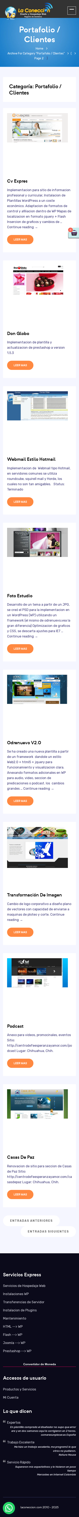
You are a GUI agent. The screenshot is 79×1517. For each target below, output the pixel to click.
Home (39, 48)
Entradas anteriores (31, 1221)
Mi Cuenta (10, 1397)
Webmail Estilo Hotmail (31, 459)
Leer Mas (20, 239)
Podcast (15, 1026)
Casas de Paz (20, 1157)
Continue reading (22, 227)
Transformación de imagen (34, 895)
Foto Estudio (19, 596)
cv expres (17, 181)
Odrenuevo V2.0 (24, 742)
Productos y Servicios (19, 1389)
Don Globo (18, 333)
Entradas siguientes (48, 1231)
